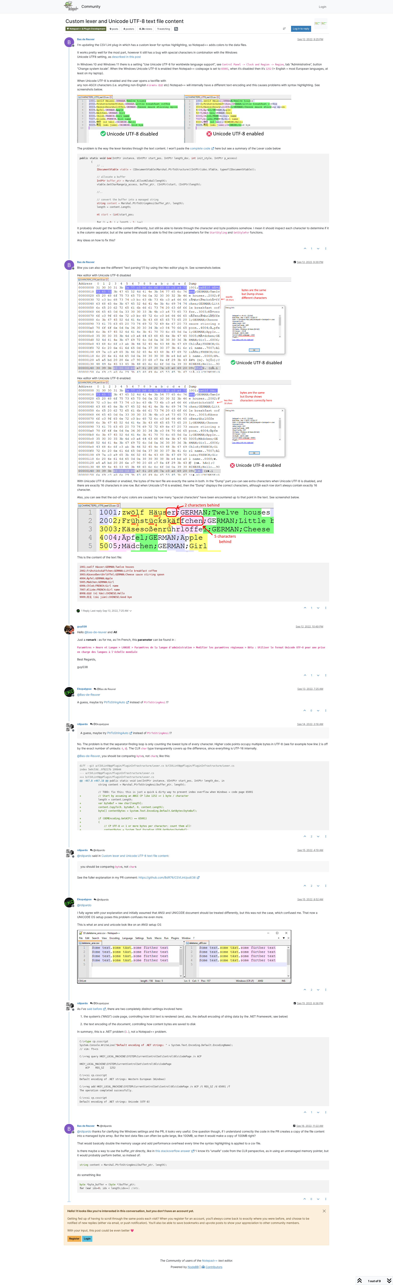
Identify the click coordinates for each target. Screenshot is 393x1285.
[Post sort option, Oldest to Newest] (284, 29)
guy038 (82, 626)
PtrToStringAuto (114, 702)
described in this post (126, 56)
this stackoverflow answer (172, 1151)
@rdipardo (99, 850)
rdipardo (82, 724)
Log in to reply (301, 28)
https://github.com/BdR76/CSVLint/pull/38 (167, 877)
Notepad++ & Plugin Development (87, 28)
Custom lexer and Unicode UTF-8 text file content (135, 855)
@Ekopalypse (101, 724)
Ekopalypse (84, 688)
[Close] (324, 1211)
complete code (200, 148)
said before (94, 1009)
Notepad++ (210, 1260)
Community (91, 6)
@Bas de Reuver (106, 689)
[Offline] (70, 42)
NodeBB (193, 1267)
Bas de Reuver (86, 39)
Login (87, 1238)
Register (74, 1238)
